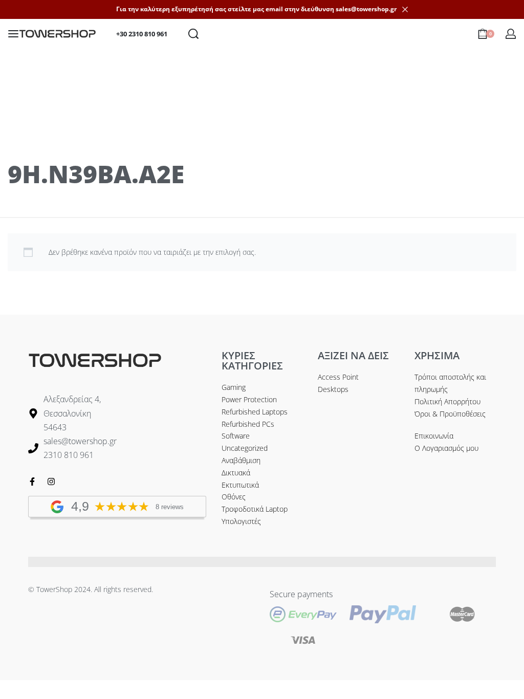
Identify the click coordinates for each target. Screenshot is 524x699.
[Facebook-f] (32, 481)
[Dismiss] (405, 9)
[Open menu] (13, 34)
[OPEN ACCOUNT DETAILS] (510, 33)
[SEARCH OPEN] (193, 33)
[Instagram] (51, 481)
